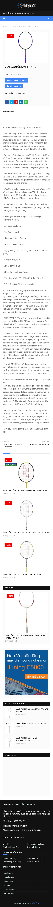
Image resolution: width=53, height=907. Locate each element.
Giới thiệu (6, 844)
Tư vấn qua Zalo (14, 86)
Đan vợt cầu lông (9, 858)
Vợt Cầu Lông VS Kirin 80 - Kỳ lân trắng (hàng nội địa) (25, 636)
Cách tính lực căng (34, 862)
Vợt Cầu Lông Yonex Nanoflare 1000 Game (25, 490)
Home (5, 26)
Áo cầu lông (8, 873)
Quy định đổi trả (33, 847)
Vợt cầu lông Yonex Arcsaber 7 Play (22, 575)
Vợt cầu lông (14, 26)
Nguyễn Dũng (34, 903)
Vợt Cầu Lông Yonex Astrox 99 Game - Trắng (26, 532)
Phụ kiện (7, 885)
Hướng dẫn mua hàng (35, 844)
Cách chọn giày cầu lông (12, 862)
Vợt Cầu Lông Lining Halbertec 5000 (27, 739)
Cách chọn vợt (32, 858)
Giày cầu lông (9, 877)
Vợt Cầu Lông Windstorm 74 (31, 723)
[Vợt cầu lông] (26, 612)
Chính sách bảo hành (11, 847)
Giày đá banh (8, 881)
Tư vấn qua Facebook (16, 80)
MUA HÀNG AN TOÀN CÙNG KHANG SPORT (19, 13)
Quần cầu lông (9, 889)
